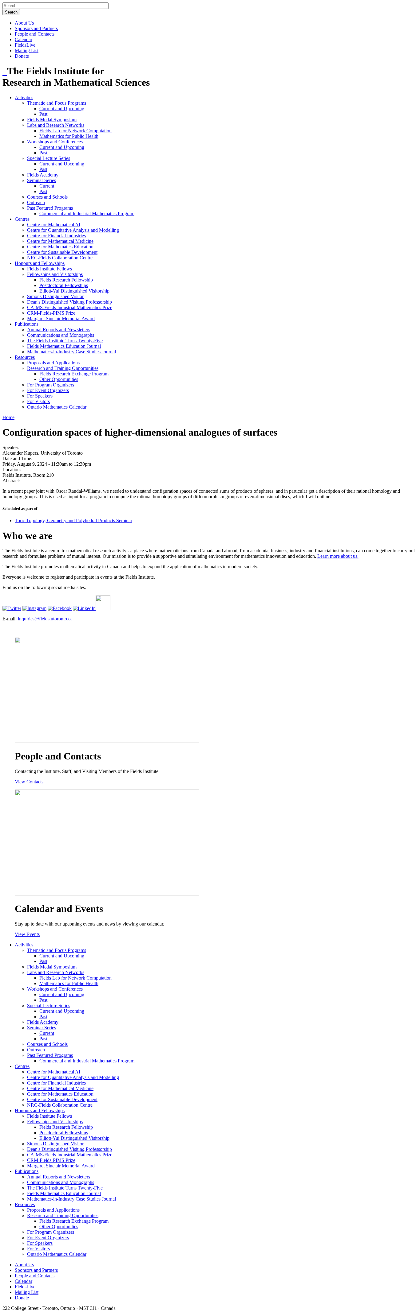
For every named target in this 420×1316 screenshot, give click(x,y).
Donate (22, 56)
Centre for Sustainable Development (62, 252)
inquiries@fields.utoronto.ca (45, 618)
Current (46, 185)
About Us (24, 22)
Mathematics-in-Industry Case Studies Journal (71, 351)
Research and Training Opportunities (62, 368)
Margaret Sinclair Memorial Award (61, 318)
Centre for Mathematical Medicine (60, 241)
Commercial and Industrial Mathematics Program (86, 213)
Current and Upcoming (61, 108)
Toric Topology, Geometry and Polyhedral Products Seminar (73, 520)
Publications (26, 324)
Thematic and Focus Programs (56, 103)
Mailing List (26, 50)
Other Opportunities (58, 379)
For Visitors (38, 401)
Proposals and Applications (53, 362)
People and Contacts (34, 34)
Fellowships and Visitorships (55, 274)
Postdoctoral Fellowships (63, 285)
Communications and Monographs (60, 335)
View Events (27, 934)
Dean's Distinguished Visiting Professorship (69, 302)
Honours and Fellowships (40, 263)
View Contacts (29, 781)
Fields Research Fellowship (66, 279)
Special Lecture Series (48, 158)
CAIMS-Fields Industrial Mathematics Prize (69, 307)
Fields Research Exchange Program (74, 373)
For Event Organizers (48, 390)
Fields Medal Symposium (52, 119)
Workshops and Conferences (55, 141)
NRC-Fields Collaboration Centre (60, 257)
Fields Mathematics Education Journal (64, 346)
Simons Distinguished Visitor (55, 296)
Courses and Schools (47, 197)
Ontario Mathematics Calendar (56, 407)
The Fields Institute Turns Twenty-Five (65, 340)
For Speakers (40, 395)
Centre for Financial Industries (56, 235)
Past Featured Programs (50, 208)
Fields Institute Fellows (49, 268)
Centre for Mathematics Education (60, 246)
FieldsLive (25, 45)
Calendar (23, 39)
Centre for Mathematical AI (53, 224)
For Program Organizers (50, 384)
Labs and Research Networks (55, 125)
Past (43, 114)
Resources (25, 357)
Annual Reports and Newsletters (58, 329)
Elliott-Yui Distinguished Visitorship (74, 290)
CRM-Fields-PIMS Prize (51, 313)
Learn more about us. (338, 556)
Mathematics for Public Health (68, 136)
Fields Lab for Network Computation (75, 130)
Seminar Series (41, 180)
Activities (24, 97)
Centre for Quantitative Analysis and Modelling (73, 230)
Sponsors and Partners (36, 28)
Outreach (36, 202)
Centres (22, 219)
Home (8, 417)
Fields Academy (42, 174)
